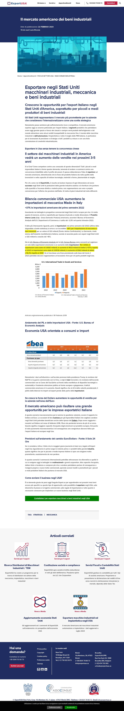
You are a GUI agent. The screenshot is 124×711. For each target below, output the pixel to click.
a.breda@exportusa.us (103, 666)
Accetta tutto (71, 707)
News (78, 3)
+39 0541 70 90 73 (95, 3)
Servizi (51, 3)
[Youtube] (42, 669)
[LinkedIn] (45, 669)
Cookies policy (42, 656)
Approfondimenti (65, 3)
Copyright (40, 652)
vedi (21, 562)
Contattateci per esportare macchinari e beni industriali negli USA (62, 498)
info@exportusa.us (82, 663)
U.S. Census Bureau (68, 242)
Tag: (30, 515)
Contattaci (111, 3)
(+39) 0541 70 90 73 (82, 661)
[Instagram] (38, 669)
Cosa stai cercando (120, 3)
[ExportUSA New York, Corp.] (17, 3)
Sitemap (40, 664)
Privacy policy (41, 649)
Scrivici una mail (17, 666)
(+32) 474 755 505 (101, 663)
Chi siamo (40, 3)
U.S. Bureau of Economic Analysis (43, 242)
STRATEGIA (38, 515)
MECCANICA (52, 515)
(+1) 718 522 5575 (65, 660)
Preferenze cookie (54, 707)
